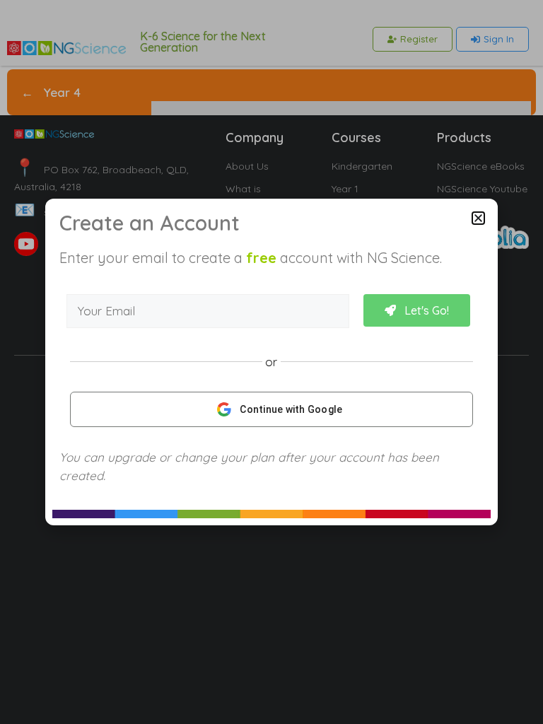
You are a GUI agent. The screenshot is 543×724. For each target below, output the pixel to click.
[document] (271, 362)
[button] (478, 218)
